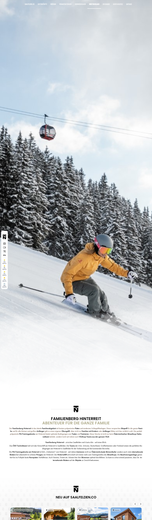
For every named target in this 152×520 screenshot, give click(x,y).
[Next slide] (140, 504)
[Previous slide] (135, 504)
